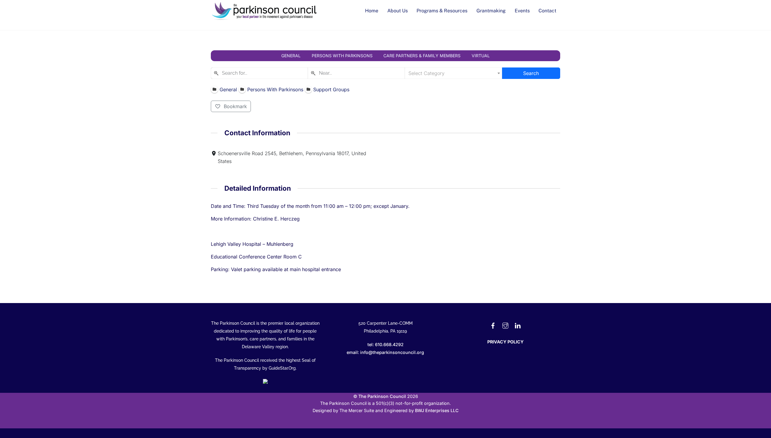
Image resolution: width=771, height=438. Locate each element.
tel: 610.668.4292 (385, 344)
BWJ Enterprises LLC (437, 410)
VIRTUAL (481, 55)
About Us (397, 11)
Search (531, 73)
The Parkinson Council (382, 396)
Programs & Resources (442, 11)
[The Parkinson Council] (265, 18)
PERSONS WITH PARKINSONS (342, 55)
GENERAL (291, 55)
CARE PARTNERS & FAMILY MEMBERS (421, 55)
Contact (547, 11)
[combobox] (259, 73)
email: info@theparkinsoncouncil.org (385, 352)
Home (371, 11)
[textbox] (453, 73)
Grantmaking (491, 11)
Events (522, 11)
